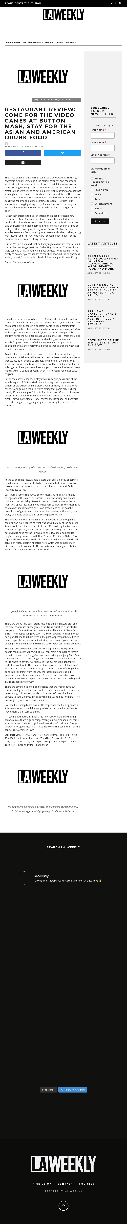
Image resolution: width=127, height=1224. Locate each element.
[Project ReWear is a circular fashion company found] (86, 940)
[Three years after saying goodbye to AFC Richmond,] (86, 1039)
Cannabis (70, 42)
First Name (98, 130)
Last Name (98, 142)
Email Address (100, 155)
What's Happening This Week (100, 182)
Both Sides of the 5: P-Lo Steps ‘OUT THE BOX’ (103, 343)
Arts (47, 42)
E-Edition (34, 3)
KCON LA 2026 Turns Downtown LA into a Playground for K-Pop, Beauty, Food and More (103, 262)
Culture (57, 42)
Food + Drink (102, 189)
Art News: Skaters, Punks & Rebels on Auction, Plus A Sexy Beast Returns (102, 318)
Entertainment (33, 42)
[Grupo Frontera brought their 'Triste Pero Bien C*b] (40, 1039)
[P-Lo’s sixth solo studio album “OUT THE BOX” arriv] (40, 940)
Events (99, 208)
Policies (86, 1184)
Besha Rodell (13, 146)
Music (17, 42)
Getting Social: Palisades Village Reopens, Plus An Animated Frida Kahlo (102, 290)
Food (9, 42)
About (9, 3)
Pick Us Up (42, 1184)
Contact (21, 3)
